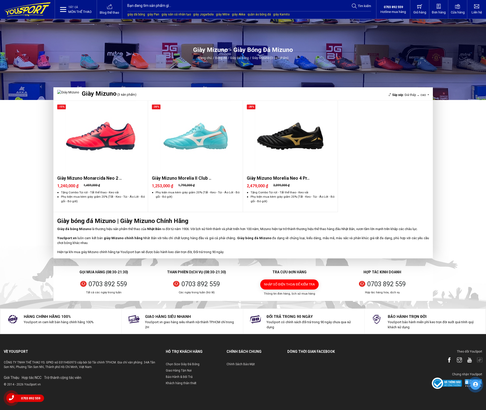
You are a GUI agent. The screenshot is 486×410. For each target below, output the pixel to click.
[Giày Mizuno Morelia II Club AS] (195, 136)
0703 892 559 (108, 284)
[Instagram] (457, 360)
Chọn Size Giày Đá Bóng (182, 364)
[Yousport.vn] (27, 9)
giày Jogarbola (203, 14)
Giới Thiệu (11, 378)
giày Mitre (223, 14)
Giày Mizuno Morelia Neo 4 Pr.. (278, 178)
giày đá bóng (136, 14)
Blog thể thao (109, 12)
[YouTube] (467, 360)
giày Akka (238, 14)
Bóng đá (221, 58)
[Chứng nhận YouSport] (447, 383)
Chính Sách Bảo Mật (241, 364)
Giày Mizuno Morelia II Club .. (181, 178)
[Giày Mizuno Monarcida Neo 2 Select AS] (100, 136)
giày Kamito (281, 14)
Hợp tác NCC (32, 378)
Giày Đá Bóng (239, 58)
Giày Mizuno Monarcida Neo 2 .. (89, 178)
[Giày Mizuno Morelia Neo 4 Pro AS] (290, 136)
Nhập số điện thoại (289, 284)
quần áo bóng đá (259, 14)
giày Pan (153, 14)
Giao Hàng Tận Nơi (179, 370)
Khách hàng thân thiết (181, 383)
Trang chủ (205, 58)
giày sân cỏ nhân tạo (176, 14)
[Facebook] (447, 360)
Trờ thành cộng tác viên (62, 378)
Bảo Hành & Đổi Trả (179, 377)
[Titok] (477, 360)
